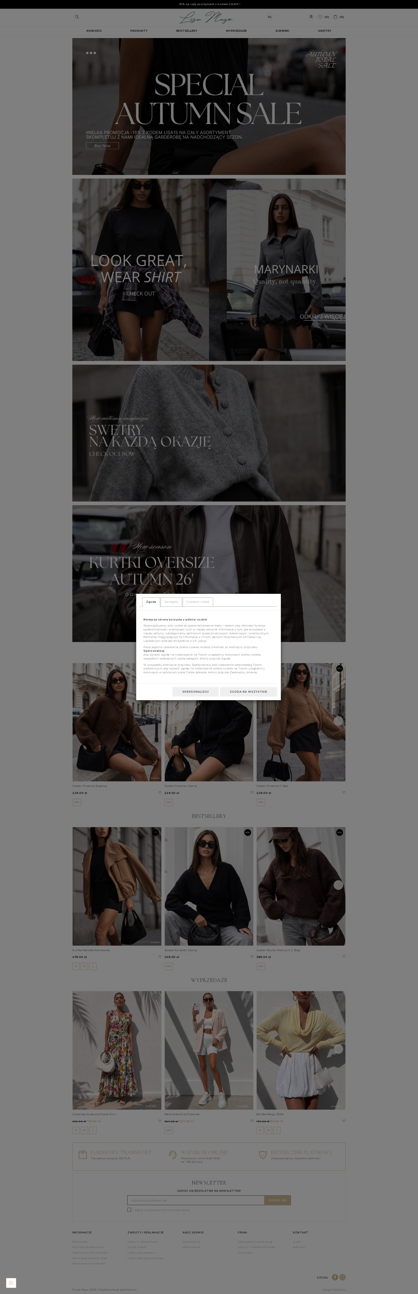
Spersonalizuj (195, 691)
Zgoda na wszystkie (248, 691)
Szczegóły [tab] (171, 602)
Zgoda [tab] (151, 602)
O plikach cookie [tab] (198, 602)
